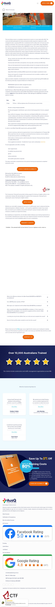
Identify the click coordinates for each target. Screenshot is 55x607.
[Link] (6, 3)
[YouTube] (7, 584)
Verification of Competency (9, 517)
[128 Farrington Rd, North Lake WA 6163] (4, 578)
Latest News (5, 546)
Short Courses (6, 514)
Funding (5, 543)
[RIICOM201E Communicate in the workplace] (6, 87)
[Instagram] (12, 584)
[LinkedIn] (9, 584)
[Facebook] (4, 584)
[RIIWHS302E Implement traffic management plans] (6, 85)
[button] (28, 599)
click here (43, 142)
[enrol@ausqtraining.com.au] (4, 573)
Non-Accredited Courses (8, 520)
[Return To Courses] (4, 10)
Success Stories (6, 552)
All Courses (5, 523)
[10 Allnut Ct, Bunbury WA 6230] (4, 581)
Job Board (5, 549)
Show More (14, 406)
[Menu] (37, 3)
